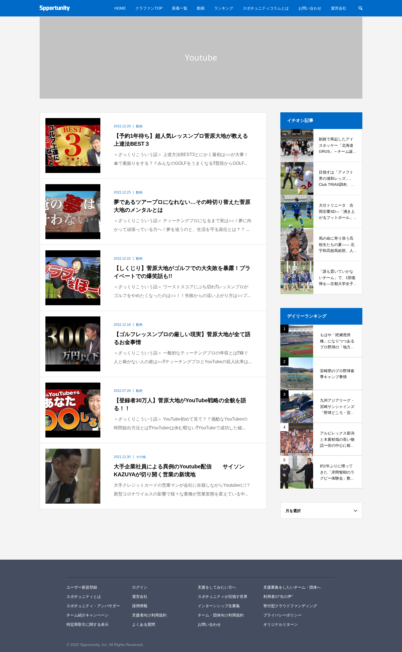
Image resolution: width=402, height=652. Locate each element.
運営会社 (338, 8)
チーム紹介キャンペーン (87, 615)
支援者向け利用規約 (149, 615)
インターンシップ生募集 (219, 606)
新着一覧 (179, 8)
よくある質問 (143, 624)
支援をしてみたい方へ (217, 587)
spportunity (85, 569)
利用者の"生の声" (278, 596)
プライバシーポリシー (282, 615)
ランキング (223, 8)
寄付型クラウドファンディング (290, 606)
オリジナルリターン (280, 624)
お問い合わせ (309, 8)
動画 (201, 8)
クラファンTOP (148, 8)
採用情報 (139, 606)
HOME (120, 8)
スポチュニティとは (83, 596)
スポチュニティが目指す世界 (222, 596)
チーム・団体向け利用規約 (221, 615)
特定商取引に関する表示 (87, 624)
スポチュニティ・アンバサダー (93, 606)
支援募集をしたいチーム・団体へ (292, 587)
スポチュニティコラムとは (266, 8)
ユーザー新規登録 (81, 587)
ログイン (139, 587)
